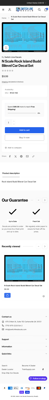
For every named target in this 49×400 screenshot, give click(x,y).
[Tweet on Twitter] (15, 156)
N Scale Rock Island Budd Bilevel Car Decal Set (23, 285)
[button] (3, 9)
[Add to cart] (7, 295)
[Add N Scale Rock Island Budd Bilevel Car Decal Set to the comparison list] (44, 296)
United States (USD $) (35, 3)
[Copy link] (33, 156)
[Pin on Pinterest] (21, 156)
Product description (11, 173)
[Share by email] (27, 156)
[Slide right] (44, 200)
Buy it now (24, 137)
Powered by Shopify (32, 396)
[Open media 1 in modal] (24, 37)
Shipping (5, 82)
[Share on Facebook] (10, 156)
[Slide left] (38, 200)
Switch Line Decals (12, 57)
